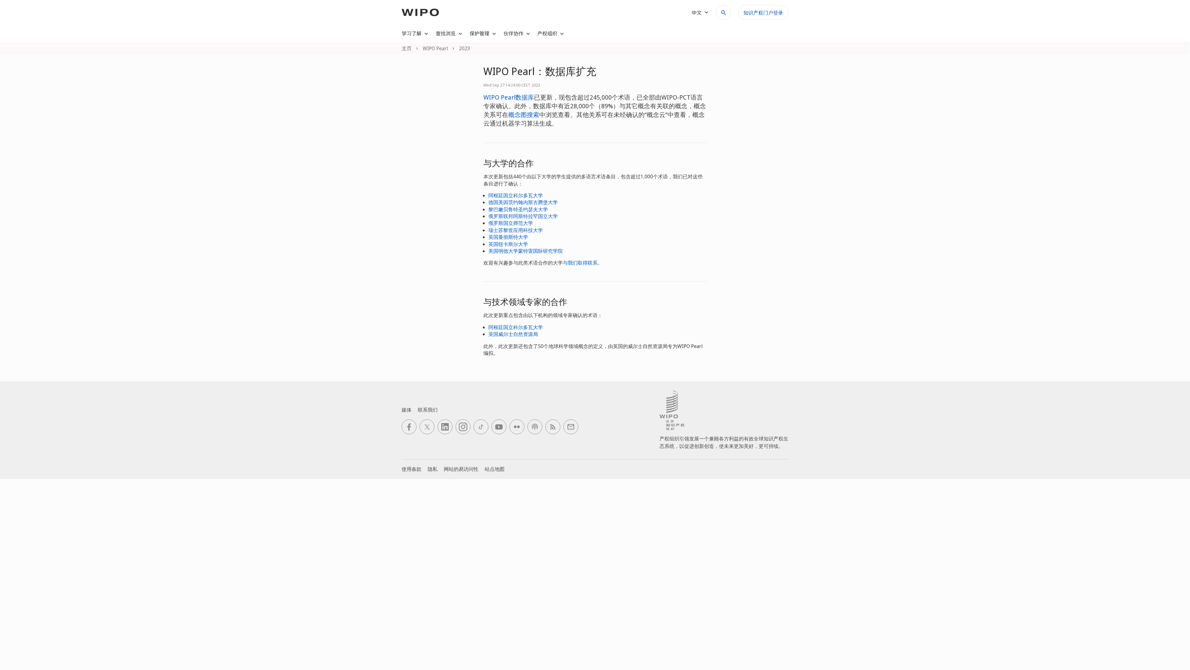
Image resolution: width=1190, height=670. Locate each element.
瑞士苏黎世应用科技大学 (515, 230)
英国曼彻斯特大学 (508, 237)
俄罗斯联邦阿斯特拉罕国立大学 (523, 216)
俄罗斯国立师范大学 (510, 223)
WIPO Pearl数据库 (508, 97)
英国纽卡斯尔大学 (508, 244)
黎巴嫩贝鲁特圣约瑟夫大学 (518, 209)
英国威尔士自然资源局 (513, 334)
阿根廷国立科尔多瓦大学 (515, 195)
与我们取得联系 (580, 262)
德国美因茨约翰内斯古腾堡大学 (523, 202)
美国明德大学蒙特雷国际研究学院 (525, 251)
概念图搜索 (523, 114)
